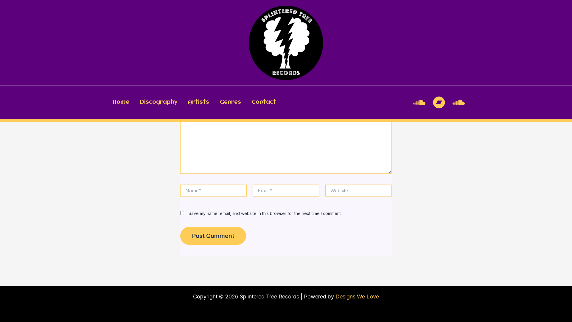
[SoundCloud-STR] (459, 102)
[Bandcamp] (439, 102)
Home (121, 102)
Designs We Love (357, 296)
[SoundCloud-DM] (419, 102)
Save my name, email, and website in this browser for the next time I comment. (265, 213)
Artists (198, 102)
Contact (264, 102)
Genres (230, 102)
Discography (158, 102)
